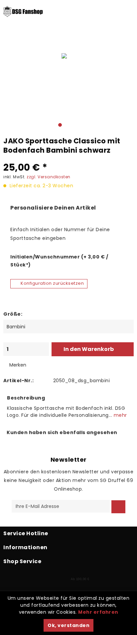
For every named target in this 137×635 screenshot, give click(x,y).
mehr (119, 415)
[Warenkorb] (75, 43)
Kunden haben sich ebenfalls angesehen (62, 432)
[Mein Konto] (61, 43)
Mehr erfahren (98, 612)
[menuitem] (6, 43)
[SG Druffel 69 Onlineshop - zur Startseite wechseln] (23, 18)
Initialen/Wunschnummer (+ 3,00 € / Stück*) (59, 260)
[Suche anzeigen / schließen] (31, 43)
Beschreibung (26, 398)
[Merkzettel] (46, 43)
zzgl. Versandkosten (48, 177)
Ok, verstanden (68, 625)
